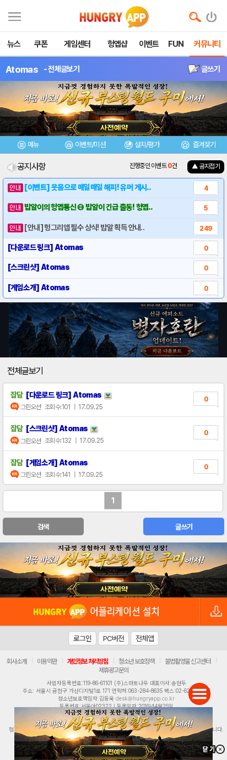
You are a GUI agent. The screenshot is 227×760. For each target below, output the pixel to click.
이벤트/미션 (90, 144)
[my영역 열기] (14, 15)
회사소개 (16, 661)
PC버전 (113, 638)
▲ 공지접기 (206, 166)
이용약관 (47, 661)
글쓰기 (210, 68)
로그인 (82, 638)
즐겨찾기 (203, 144)
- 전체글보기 (61, 68)
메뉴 (33, 144)
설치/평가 (146, 144)
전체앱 (145, 638)
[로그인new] (212, 14)
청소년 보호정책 (136, 661)
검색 (43, 527)
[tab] (28, 146)
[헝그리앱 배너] (113, 570)
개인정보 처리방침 (87, 661)
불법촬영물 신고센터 (187, 661)
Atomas (22, 69)
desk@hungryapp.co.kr (145, 698)
